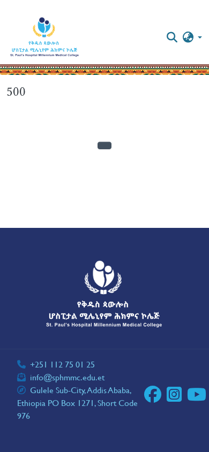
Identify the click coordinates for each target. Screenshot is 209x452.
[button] (44, 37)
